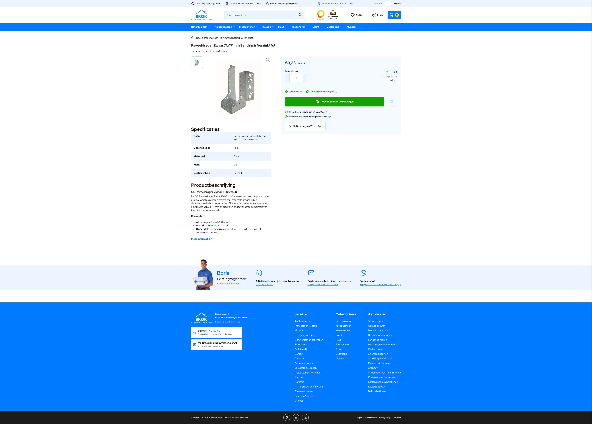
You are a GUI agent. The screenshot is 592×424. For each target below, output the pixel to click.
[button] (197, 62)
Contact (298, 353)
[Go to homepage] (201, 15)
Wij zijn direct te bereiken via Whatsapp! (380, 284)
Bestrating (333, 27)
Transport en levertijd (305, 325)
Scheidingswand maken (380, 358)
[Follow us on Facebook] (286, 417)
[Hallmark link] (333, 15)
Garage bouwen (376, 325)
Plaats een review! (303, 391)
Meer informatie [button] (200, 239)
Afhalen (298, 330)
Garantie (299, 381)
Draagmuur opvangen (380, 335)
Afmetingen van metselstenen (384, 372)
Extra (316, 27)
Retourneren (301, 344)
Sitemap (299, 400)
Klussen (351, 27)
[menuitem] (308, 321)
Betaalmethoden (303, 363)
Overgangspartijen (304, 335)
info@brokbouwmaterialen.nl (323, 284)
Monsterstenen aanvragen (308, 339)
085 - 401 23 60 (264, 284)
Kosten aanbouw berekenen (383, 381)
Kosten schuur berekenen (382, 377)
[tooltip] (336, 91)
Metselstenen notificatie (307, 372)
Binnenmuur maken (378, 330)
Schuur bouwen (376, 321)
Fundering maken (377, 339)
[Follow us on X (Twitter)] (305, 417)
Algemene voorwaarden (367, 417)
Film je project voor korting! (308, 386)
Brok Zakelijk (301, 349)
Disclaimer (397, 417)
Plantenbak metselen (379, 363)
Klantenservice (302, 321)
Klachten (299, 377)
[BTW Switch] (388, 3)
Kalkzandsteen (223, 27)
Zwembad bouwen (378, 353)
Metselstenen (247, 27)
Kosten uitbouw (376, 386)
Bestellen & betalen (304, 396)
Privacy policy (384, 417)
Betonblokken (199, 27)
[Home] (192, 37)
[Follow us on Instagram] (296, 417)
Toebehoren (298, 27)
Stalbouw (373, 367)
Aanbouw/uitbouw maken (382, 344)
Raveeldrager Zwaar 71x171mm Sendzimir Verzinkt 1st (224, 37)
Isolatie (266, 27)
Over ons (299, 358)
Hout (281, 27)
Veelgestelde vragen (305, 367)
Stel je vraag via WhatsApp (307, 126)
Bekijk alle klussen (377, 391)
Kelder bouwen (376, 349)
